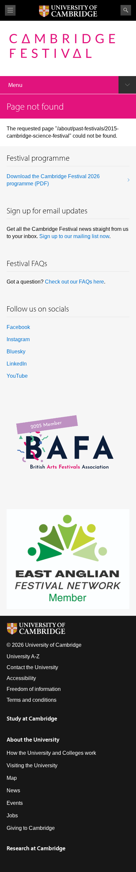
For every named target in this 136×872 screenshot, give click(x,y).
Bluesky (16, 351)
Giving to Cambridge (31, 828)
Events (15, 803)
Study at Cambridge (32, 718)
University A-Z (23, 656)
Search (125, 10)
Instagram (18, 339)
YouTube (17, 376)
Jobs (12, 815)
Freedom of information (34, 689)
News (13, 790)
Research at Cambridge (36, 848)
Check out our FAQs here (74, 282)
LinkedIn (17, 364)
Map (12, 778)
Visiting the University (32, 765)
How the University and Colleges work (51, 753)
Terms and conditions (31, 700)
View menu (10, 10)
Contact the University (32, 667)
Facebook (18, 327)
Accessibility (21, 678)
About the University (33, 739)
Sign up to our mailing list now (74, 236)
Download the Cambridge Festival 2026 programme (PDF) (53, 180)
